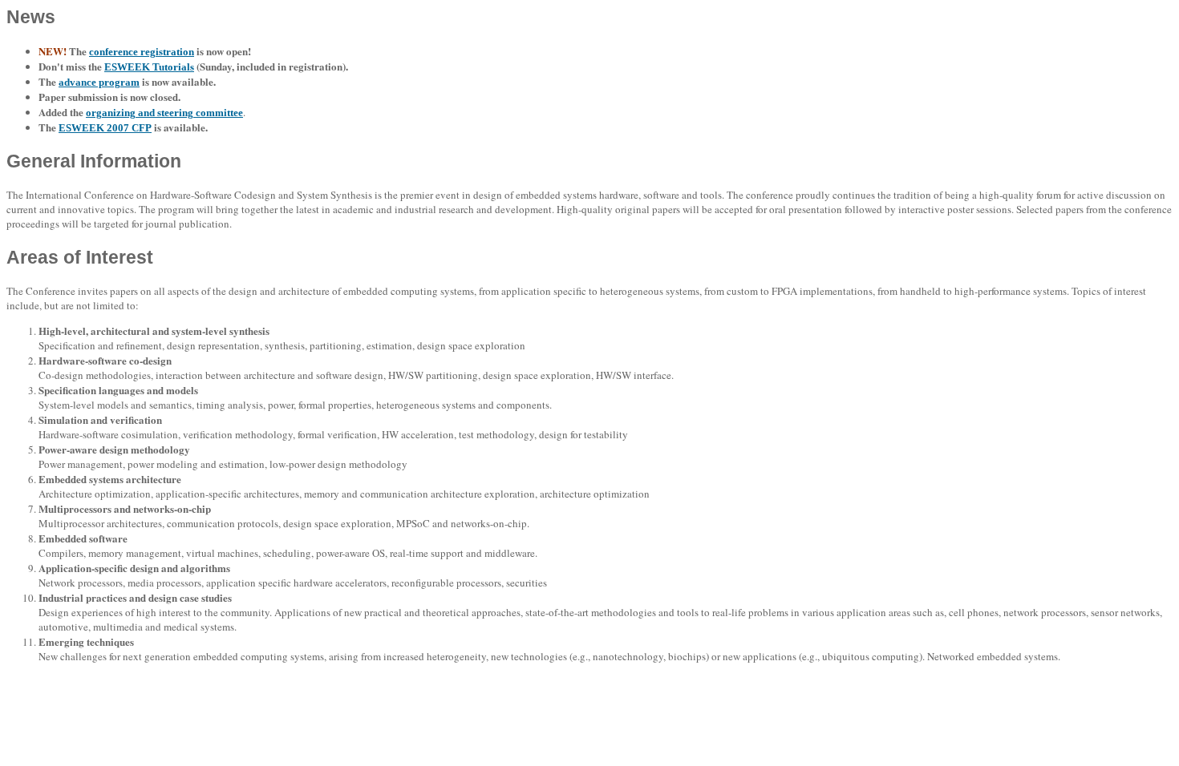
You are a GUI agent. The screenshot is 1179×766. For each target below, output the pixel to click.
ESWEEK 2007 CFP (105, 128)
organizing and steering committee (164, 113)
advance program (99, 82)
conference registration (141, 52)
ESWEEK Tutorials (149, 67)
